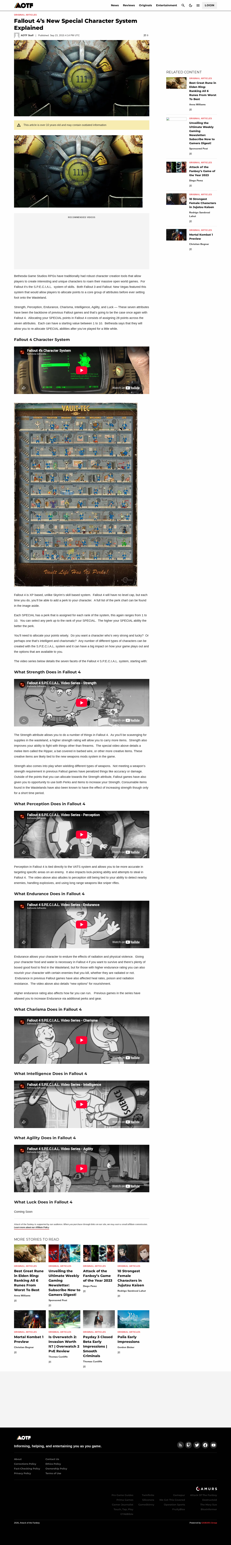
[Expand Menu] (198, 5)
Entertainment (166, 5)
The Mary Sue (208, 1504)
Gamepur (179, 1495)
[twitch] (188, 1445)
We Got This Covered (172, 1499)
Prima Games (125, 1499)
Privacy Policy (22, 1473)
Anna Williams (22, 1295)
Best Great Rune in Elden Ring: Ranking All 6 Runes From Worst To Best (29, 1280)
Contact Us (52, 1459)
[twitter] (196, 1445)
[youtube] (213, 1445)
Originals (145, 5)
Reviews (129, 5)
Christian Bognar (24, 1347)
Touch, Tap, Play (123, 1509)
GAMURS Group (209, 1523)
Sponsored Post (58, 1300)
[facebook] (205, 1445)
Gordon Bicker (126, 1347)
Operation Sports (174, 1504)
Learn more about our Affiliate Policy (31, 1227)
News (115, 5)
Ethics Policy (53, 1463)
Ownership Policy (56, 1468)
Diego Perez (90, 1286)
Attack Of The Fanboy (203, 1495)
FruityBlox (178, 1509)
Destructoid (209, 1499)
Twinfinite (148, 1495)
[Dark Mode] (190, 5)
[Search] (183, 5)
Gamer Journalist (122, 1504)
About (18, 1459)
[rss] (180, 1445)
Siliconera (148, 1499)
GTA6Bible (126, 1514)
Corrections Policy (25, 1463)
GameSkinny (146, 1504)
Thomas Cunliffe (58, 1356)
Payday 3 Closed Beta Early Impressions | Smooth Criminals (98, 1346)
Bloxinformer (209, 1509)
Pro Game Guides (122, 1495)
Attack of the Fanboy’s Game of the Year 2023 (97, 1276)
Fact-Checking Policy (27, 1468)
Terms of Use (53, 1473)
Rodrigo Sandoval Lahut (132, 1290)
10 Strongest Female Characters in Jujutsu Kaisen (202, 203)
